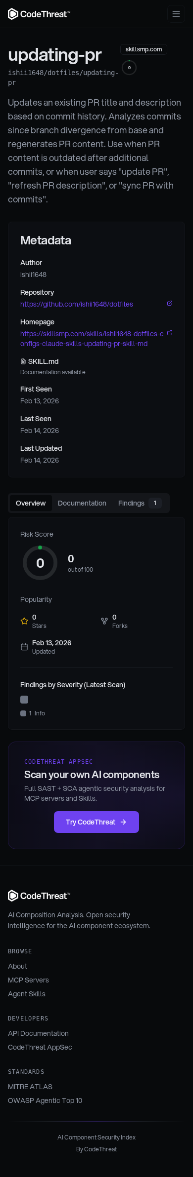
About (17, 966)
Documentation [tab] (82, 503)
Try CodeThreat (90, 822)
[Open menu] (176, 14)
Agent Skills (27, 994)
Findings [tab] (137, 503)
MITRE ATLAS (30, 1087)
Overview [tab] (31, 503)
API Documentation (38, 1033)
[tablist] (89, 503)
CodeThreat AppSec (40, 1047)
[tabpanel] (96, 623)
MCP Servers (28, 980)
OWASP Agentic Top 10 (45, 1100)
